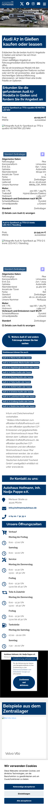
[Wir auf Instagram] (33, 4)
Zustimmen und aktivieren (24, 682)
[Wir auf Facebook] (27, 4)
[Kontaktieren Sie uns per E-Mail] (38, 4)
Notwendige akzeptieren (24, 787)
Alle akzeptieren (24, 801)
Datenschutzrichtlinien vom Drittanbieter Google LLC (22, 671)
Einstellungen (24, 794)
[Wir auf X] (22, 4)
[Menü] (44, 4)
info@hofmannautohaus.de (23, 508)
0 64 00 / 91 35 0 (17, 516)
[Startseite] (7, 3)
